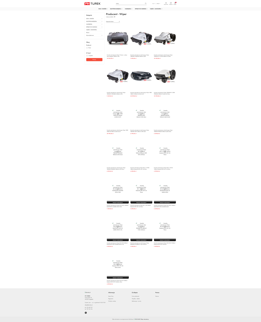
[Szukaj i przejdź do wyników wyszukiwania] (146, 4)
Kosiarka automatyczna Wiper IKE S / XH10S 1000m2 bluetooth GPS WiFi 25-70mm (139, 168)
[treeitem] (94, 18)
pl (153, 3)
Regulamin (110, 298)
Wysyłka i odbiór (136, 298)
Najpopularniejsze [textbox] (109, 21)
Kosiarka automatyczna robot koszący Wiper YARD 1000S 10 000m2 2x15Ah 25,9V (141, 93)
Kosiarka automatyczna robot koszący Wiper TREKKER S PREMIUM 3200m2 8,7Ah (116, 93)
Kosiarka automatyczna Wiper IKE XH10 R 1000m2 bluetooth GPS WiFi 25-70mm (164, 243)
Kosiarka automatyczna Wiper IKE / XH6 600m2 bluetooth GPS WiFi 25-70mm (140, 206)
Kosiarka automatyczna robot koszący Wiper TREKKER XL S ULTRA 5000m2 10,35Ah (163, 55)
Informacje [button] (111, 293)
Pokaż (94, 59)
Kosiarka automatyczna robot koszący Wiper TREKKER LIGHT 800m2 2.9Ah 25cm (139, 130)
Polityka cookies (112, 301)
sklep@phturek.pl (89, 305)
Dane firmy (110, 296)
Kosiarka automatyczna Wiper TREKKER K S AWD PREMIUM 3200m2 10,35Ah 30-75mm (164, 93)
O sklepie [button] (135, 293)
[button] (103, 9)
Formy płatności (135, 296)
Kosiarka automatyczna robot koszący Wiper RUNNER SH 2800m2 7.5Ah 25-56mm (139, 243)
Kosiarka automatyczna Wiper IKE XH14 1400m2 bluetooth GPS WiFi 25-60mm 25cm (117, 281)
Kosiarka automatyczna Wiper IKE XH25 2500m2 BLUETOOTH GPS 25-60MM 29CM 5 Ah (117, 243)
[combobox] (113, 21)
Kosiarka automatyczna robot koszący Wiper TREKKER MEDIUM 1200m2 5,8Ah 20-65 (163, 130)
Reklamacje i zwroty (136, 301)
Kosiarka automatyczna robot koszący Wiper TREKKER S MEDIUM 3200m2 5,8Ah (139, 55)
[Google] (86, 313)
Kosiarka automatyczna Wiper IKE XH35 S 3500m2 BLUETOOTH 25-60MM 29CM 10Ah (117, 206)
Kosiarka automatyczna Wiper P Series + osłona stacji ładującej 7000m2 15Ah (117, 55)
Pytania (157, 296)
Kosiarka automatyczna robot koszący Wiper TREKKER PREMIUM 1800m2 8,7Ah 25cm (116, 168)
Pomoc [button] (157, 293)
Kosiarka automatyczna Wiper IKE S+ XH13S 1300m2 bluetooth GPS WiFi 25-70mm (163, 168)
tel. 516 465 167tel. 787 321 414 (88, 308)
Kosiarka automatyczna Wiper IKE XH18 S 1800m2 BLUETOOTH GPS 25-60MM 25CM (164, 206)
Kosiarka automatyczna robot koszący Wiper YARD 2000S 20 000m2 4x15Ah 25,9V (117, 130)
